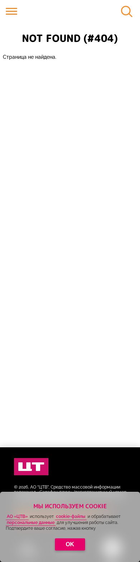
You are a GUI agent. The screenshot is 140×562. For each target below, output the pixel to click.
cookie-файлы (70, 516)
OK (70, 544)
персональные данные (31, 522)
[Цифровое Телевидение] (31, 466)
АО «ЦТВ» (17, 516)
